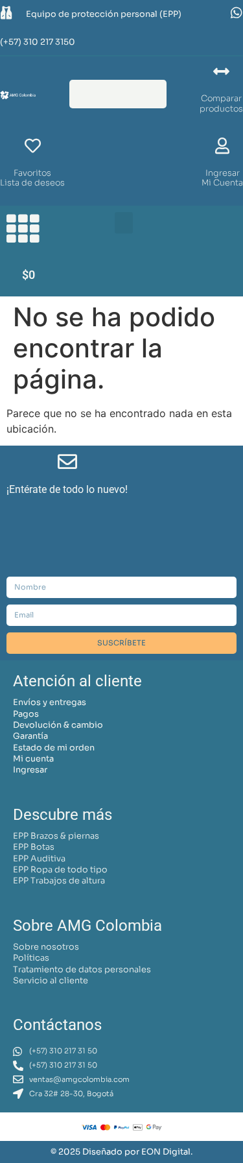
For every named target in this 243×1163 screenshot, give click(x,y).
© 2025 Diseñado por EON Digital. (121, 1152)
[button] (124, 223)
